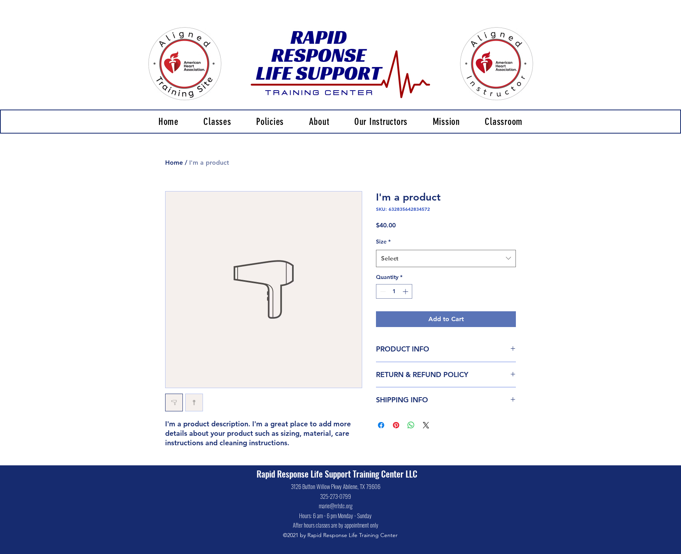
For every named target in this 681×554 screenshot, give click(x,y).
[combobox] (446, 258)
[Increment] (406, 291)
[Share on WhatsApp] (411, 425)
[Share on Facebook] (381, 425)
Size (383, 241)
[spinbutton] (394, 291)
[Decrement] (382, 291)
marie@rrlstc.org (335, 505)
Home (174, 162)
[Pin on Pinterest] (396, 425)
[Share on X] (426, 425)
